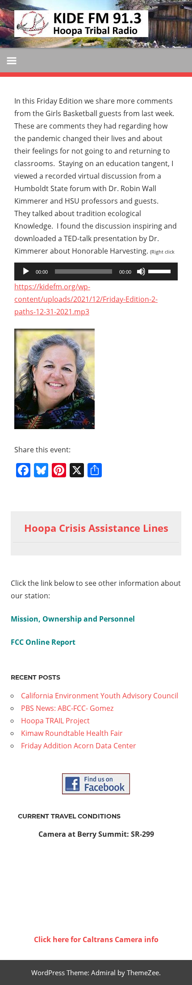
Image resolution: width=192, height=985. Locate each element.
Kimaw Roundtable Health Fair (72, 733)
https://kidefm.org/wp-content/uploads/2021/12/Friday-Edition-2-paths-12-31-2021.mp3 (86, 299)
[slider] (160, 271)
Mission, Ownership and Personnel (73, 619)
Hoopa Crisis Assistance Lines (96, 527)
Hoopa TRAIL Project (55, 721)
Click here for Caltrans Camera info (96, 939)
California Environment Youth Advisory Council (99, 696)
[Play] (25, 271)
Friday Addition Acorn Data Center (78, 746)
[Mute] (141, 271)
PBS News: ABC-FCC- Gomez (67, 708)
